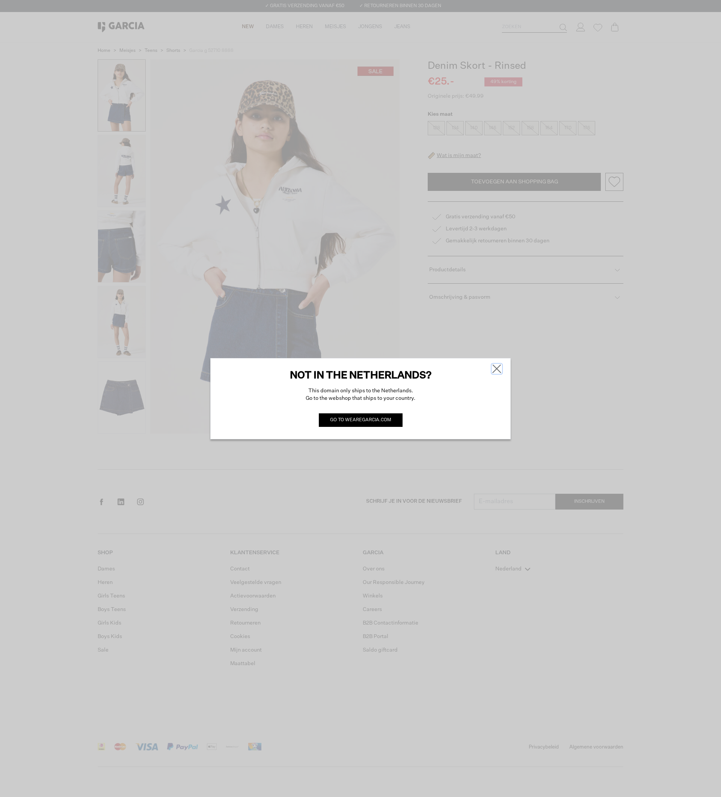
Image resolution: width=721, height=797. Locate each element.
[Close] (496, 368)
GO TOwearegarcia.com (360, 420)
